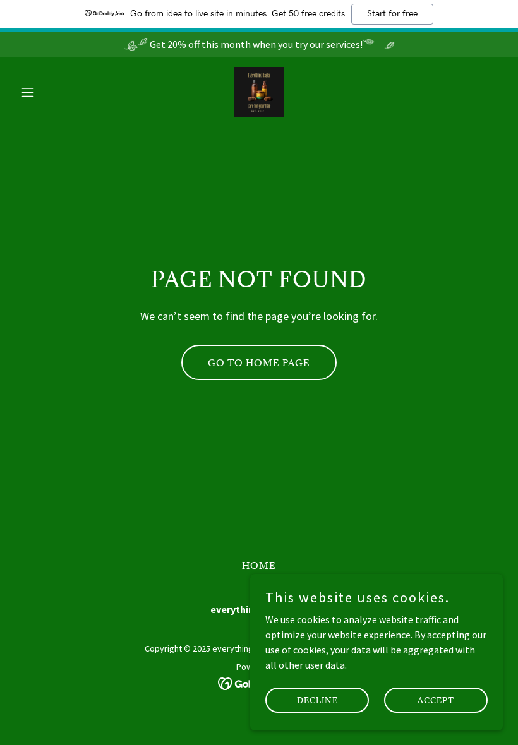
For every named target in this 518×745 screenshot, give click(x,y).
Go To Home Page (259, 363)
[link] (259, 92)
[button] (51, 92)
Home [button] (259, 565)
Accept (436, 699)
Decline (317, 699)
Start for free (392, 13)
